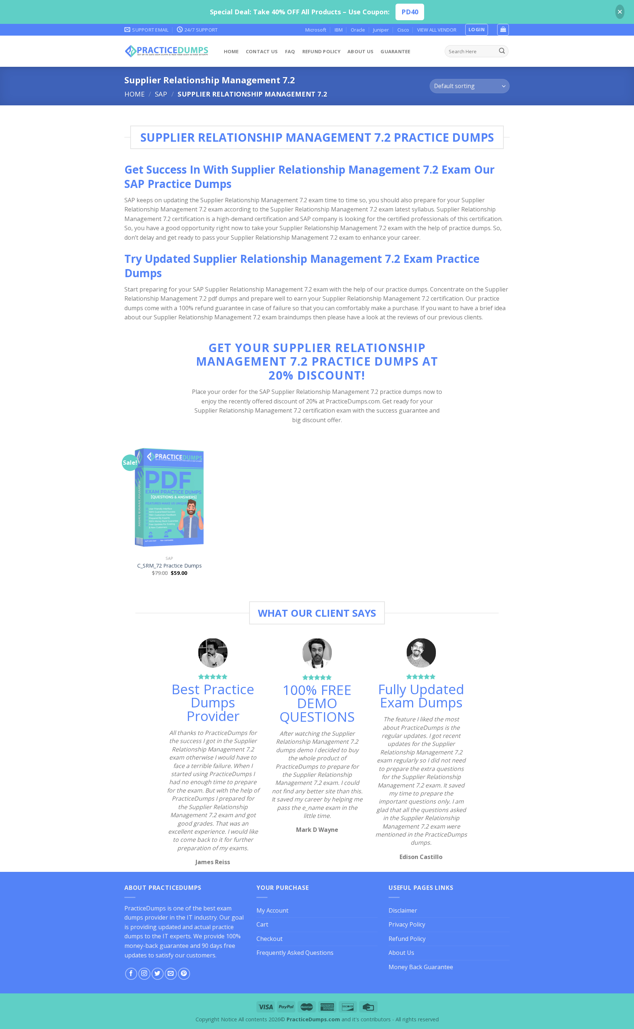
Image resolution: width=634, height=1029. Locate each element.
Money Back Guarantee (421, 967)
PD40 (409, 11)
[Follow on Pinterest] (184, 974)
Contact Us (262, 51)
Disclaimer (403, 910)
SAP (161, 93)
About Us (360, 51)
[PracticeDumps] (166, 51)
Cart (262, 924)
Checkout (269, 939)
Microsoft (315, 29)
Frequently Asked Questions (295, 953)
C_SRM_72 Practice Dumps (169, 565)
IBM (339, 29)
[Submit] (502, 51)
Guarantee (395, 51)
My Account (272, 910)
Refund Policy (321, 51)
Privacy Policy (407, 924)
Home (231, 51)
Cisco (403, 29)
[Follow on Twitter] (158, 974)
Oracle (358, 29)
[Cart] (503, 30)
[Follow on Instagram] (144, 974)
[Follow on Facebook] (131, 974)
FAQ (290, 51)
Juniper (381, 29)
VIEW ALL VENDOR (436, 29)
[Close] (619, 12)
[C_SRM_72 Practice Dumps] (169, 497)
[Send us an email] (171, 974)
